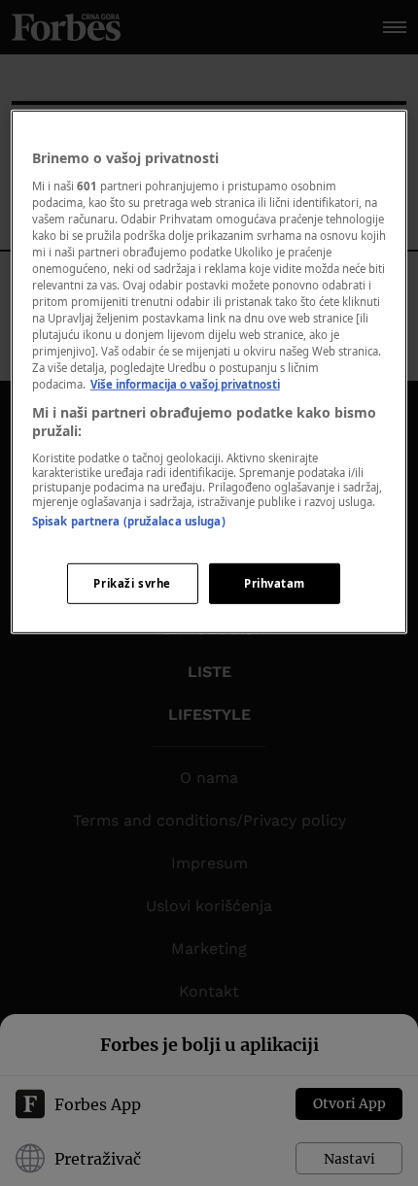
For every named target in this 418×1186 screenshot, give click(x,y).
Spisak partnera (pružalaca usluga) (129, 521)
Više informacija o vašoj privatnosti (185, 384)
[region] (209, 372)
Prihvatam (274, 583)
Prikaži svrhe (131, 583)
